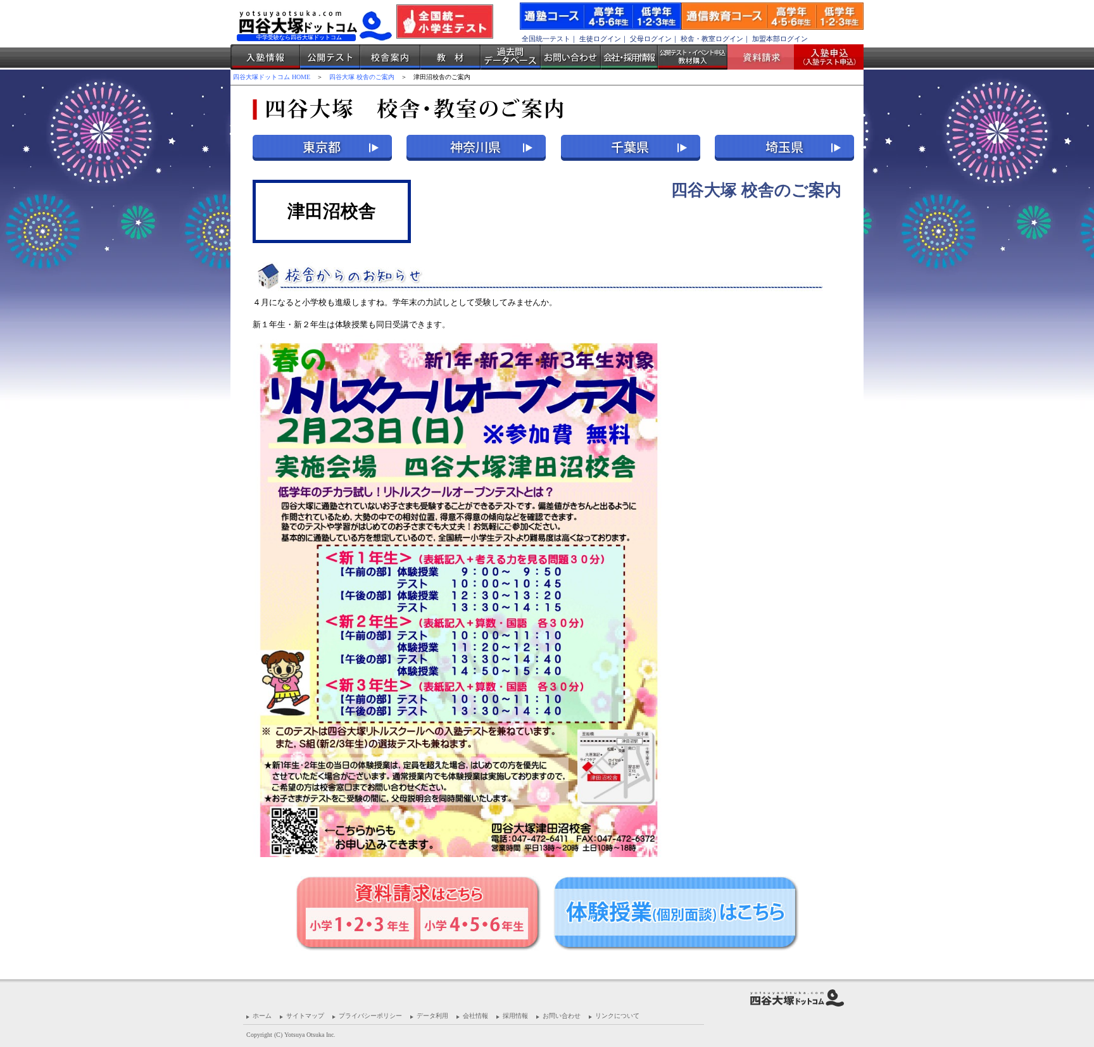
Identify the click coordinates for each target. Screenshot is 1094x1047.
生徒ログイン (600, 38)
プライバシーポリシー (370, 1015)
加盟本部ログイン (780, 38)
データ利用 (432, 1015)
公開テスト (330, 57)
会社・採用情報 (629, 57)
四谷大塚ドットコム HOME (271, 76)
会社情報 (475, 1015)
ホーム (262, 1015)
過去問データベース (511, 57)
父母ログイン (651, 38)
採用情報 (515, 1015)
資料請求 (765, 57)
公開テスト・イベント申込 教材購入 (692, 57)
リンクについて (617, 1015)
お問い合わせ (571, 57)
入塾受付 (824, 57)
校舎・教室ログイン (712, 38)
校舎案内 (390, 57)
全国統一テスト (546, 38)
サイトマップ (305, 1015)
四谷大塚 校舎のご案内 (361, 76)
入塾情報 (265, 57)
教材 (450, 57)
